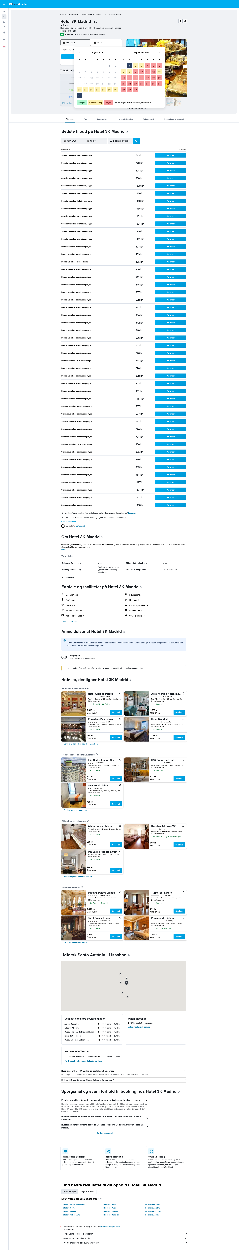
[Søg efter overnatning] (4, 16)
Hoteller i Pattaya (110, 1211)
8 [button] (109, 71)
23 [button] (115, 83)
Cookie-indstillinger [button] (68, 521)
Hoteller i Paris (109, 1208)
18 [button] (85, 83)
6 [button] (97, 71)
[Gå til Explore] (4, 32)
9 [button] (115, 71)
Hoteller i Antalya (152, 1208)
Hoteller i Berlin (110, 1204)
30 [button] (115, 89)
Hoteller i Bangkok (111, 1214)
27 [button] (97, 89)
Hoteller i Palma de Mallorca (73, 1204)
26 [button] (91, 89)
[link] (81, 743)
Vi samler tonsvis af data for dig (76, 1238)
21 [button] (103, 83)
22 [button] (109, 83)
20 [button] (97, 83)
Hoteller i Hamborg (153, 1211)
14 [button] (103, 77)
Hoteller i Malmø (69, 1208)
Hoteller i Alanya (69, 1211)
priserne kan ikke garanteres (110, 1226)
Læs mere (132, 513)
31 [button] (79, 95)
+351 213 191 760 (68, 30)
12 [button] (91, 77)
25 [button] (85, 89)
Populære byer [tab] (69, 1191)
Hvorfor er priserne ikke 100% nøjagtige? (81, 1242)
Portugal (70, 14)
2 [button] (115, 65)
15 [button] (109, 77)
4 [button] (85, 71)
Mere (63, 549)
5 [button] (91, 71)
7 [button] (103, 71)
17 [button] (79, 83)
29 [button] (109, 89)
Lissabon (84, 14)
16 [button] (115, 77)
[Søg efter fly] (4, 11)
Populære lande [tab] (87, 1191)
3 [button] (79, 71)
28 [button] (103, 89)
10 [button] (79, 77)
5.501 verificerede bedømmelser (91, 34)
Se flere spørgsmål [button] (105, 1133)
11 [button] (85, 77)
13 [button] (97, 77)
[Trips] (4, 39)
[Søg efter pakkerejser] (4, 27)
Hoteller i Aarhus (152, 1214)
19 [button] (91, 83)
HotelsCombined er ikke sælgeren (78, 1233)
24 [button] (79, 89)
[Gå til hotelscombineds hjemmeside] (18, 4)
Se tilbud (116, 712)
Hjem (62, 14)
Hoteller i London (152, 1204)
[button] (4, 4)
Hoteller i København (71, 1214)
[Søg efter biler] (4, 21)
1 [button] (109, 65)
